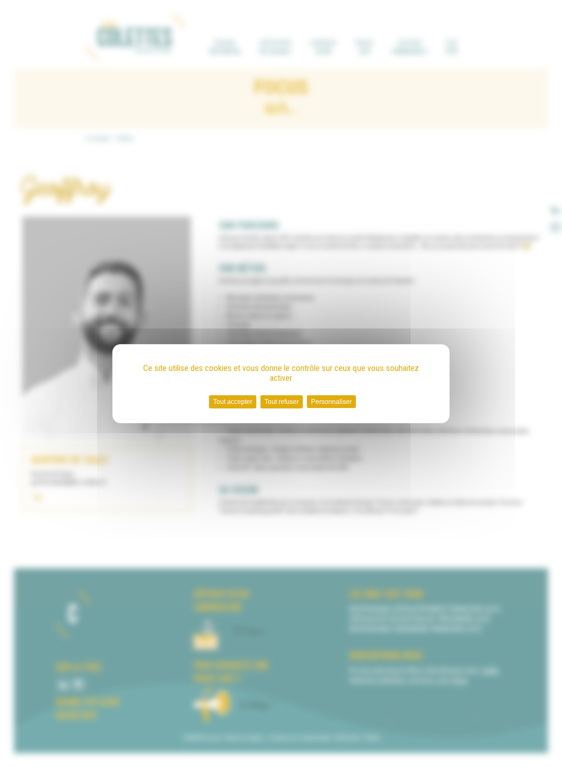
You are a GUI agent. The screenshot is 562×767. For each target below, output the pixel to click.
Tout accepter (232, 401)
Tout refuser (282, 401)
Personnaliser (331, 401)
